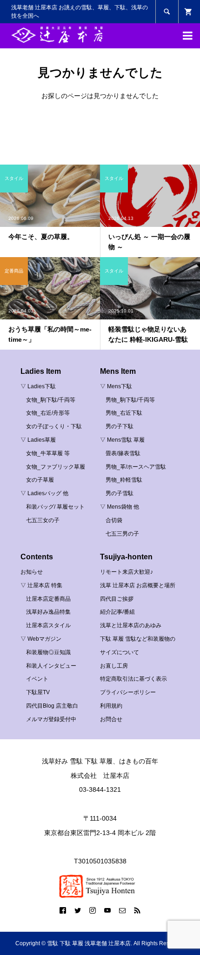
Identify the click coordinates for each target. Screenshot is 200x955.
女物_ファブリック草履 (55, 467)
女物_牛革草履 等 (48, 453)
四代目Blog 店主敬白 (52, 706)
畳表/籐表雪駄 (123, 453)
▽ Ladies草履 (38, 440)
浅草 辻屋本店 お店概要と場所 (137, 585)
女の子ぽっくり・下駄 (54, 426)
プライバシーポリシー (128, 692)
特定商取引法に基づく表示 (133, 679)
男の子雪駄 (119, 493)
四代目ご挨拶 (116, 599)
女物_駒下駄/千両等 (50, 400)
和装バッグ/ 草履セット (55, 507)
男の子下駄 (119, 426)
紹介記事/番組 (117, 612)
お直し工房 (114, 666)
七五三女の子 (43, 520)
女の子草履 (40, 480)
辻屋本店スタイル (48, 625)
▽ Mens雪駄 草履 (122, 440)
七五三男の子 (122, 534)
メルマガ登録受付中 (51, 719)
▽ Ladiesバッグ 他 (44, 493)
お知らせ (31, 572)
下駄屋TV (38, 692)
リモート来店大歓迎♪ (126, 572)
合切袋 (114, 520)
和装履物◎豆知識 (48, 652)
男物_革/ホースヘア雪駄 (136, 467)
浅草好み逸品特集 (48, 612)
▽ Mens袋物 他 (119, 507)
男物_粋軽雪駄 (124, 480)
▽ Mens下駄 (116, 386)
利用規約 (111, 706)
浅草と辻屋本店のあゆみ (130, 625)
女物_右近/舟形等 (48, 413)
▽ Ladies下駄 (38, 386)
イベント (37, 679)
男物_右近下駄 (124, 413)
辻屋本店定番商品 (48, 599)
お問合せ (111, 719)
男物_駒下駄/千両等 (130, 400)
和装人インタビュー (51, 666)
